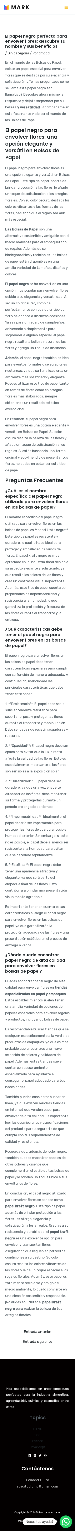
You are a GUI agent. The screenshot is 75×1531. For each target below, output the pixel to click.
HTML (37, 1429)
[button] (66, 1521)
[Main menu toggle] (66, 7)
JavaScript (37, 1447)
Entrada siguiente (37, 1341)
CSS (37, 1435)
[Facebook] (29, 1455)
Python (37, 1441)
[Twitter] (40, 1455)
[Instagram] (35, 1455)
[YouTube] (45, 1455)
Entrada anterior (37, 1332)
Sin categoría (18, 53)
